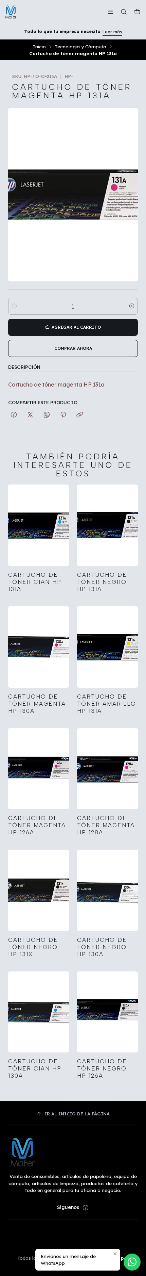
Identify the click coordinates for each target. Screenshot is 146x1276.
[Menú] (110, 11)
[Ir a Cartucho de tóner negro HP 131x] (38, 890)
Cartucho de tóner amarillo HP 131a (106, 703)
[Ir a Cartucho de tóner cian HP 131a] (38, 525)
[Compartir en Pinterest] (63, 415)
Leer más (112, 31)
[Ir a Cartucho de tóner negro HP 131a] (107, 525)
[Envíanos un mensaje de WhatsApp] (132, 1262)
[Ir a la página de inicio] (11, 12)
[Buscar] (123, 11)
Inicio (39, 46)
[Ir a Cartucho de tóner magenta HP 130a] (38, 647)
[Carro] (137, 11)
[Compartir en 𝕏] (30, 415)
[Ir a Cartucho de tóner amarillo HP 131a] (107, 647)
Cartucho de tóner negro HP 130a (102, 947)
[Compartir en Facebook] (13, 415)
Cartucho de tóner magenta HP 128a (106, 825)
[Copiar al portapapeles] (79, 415)
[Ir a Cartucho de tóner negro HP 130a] (107, 890)
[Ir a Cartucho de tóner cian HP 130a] (38, 1012)
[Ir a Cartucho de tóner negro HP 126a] (107, 1012)
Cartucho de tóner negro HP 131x (33, 947)
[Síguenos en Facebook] (85, 1207)
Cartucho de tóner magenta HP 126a (37, 825)
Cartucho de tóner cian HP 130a (34, 1068)
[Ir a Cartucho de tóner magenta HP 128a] (107, 768)
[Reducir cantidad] (14, 306)
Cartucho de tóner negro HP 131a (102, 581)
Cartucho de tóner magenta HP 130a (37, 703)
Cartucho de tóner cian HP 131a (34, 581)
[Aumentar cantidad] (132, 306)
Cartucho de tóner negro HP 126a (102, 1068)
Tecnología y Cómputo (80, 46)
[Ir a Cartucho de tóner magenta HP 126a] (38, 768)
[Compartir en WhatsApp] (46, 415)
